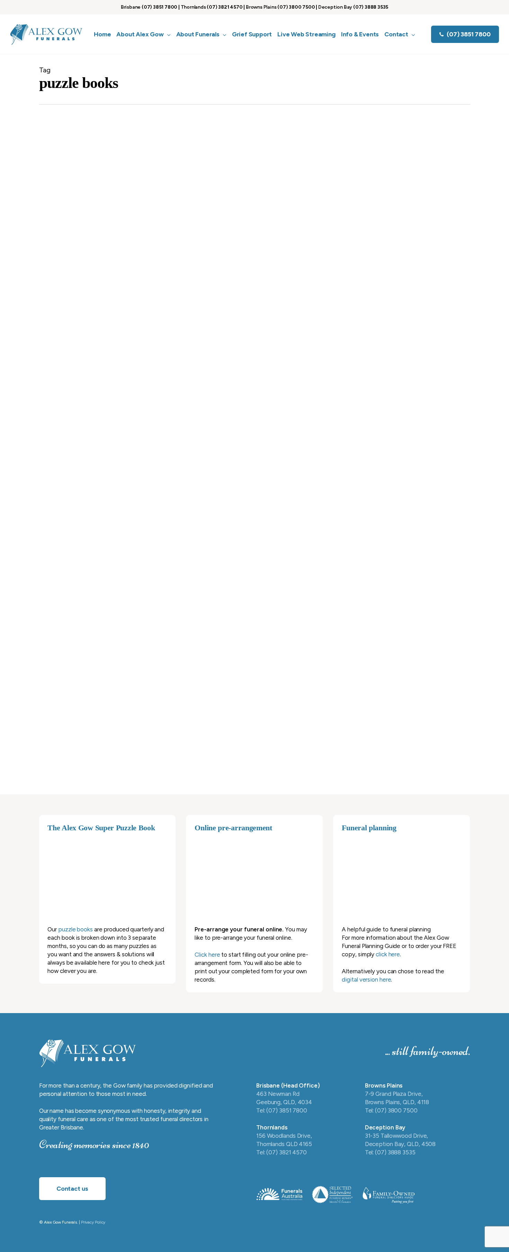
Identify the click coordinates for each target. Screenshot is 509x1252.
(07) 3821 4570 (224, 7)
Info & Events (228, 182)
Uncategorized (265, 511)
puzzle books (75, 929)
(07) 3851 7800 (159, 7)
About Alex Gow (251, 687)
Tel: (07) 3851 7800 (281, 1110)
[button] (72, 1188)
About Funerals (290, 687)
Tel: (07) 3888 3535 (390, 1152)
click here (388, 954)
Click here (207, 954)
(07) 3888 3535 (370, 7)
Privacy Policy (93, 1222)
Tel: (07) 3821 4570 (281, 1152)
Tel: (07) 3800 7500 (391, 1110)
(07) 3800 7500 (296, 7)
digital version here (366, 979)
